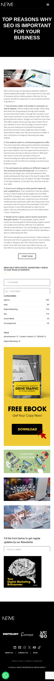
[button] (48, 4)
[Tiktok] (39, 647)
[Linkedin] (14, 647)
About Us (9, 653)
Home (5, 74)
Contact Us (23, 653)
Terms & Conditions (34, 661)
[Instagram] (24, 647)
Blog (9, 74)
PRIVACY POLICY (18, 661)
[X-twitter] (29, 647)
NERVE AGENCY (40, 667)
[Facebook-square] (19, 647)
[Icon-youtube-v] (34, 647)
